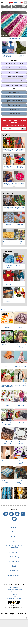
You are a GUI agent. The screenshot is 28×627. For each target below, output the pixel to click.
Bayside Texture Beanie (21, 423)
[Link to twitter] (11, 514)
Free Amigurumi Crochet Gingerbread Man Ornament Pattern (7, 385)
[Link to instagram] (23, 514)
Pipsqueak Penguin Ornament (8, 150)
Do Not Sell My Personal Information (14, 547)
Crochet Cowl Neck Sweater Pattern (7, 461)
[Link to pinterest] (17, 514)
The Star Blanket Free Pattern (7, 481)
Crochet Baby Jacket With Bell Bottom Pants (21, 365)
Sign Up (23, 128)
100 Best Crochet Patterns (14, 77)
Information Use (20, 125)
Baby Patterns (14, 109)
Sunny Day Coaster (8, 241)
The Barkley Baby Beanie (8, 266)
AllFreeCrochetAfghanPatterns (14, 589)
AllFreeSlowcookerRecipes (14, 598)
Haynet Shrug (20, 501)
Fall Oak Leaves (20, 300)
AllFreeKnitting (14, 587)
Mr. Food (14, 596)
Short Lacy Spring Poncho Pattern (8, 208)
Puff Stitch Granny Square (20, 326)
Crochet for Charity (14, 72)
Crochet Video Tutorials (14, 85)
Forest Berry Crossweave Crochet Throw (20, 482)
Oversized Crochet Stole (8, 167)
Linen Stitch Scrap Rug (19, 242)
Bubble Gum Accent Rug (14, 38)
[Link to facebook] (5, 514)
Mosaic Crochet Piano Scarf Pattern (7, 423)
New (2, 310)
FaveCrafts (14, 592)
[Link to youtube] (14, 519)
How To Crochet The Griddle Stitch (7, 442)
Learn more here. (14, 611)
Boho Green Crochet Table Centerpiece (7, 345)
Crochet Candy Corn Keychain (7, 326)
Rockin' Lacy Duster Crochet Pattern (20, 150)
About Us (14, 527)
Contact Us (14, 536)
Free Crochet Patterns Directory (14, 63)
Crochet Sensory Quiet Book (7, 405)
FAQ (14, 541)
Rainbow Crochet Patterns (14, 105)
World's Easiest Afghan (20, 56)
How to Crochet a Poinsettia (8, 283)
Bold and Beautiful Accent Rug (19, 184)
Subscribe (14, 566)
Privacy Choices (14, 580)
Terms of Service (14, 575)
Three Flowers (19, 266)
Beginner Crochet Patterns (14, 101)
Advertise (14, 532)
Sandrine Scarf (7, 501)
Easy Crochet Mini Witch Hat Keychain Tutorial (21, 462)
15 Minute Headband (8, 301)
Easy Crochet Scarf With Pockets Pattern (20, 384)
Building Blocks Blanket (19, 225)
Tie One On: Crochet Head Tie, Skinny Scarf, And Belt (21, 346)
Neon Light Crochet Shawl (8, 184)
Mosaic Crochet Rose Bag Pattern (20, 405)
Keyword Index (14, 552)
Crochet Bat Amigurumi (7, 365)
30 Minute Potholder (8, 225)
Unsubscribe (14, 571)
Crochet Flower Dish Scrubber (20, 167)
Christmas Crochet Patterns (14, 96)
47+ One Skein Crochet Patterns (7, 56)
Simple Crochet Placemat (21, 442)
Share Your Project (14, 561)
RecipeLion (14, 594)
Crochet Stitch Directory (14, 68)
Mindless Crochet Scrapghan (19, 208)
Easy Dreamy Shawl (20, 283)
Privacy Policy (12, 125)
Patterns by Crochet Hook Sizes (14, 81)
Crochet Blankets (14, 92)
